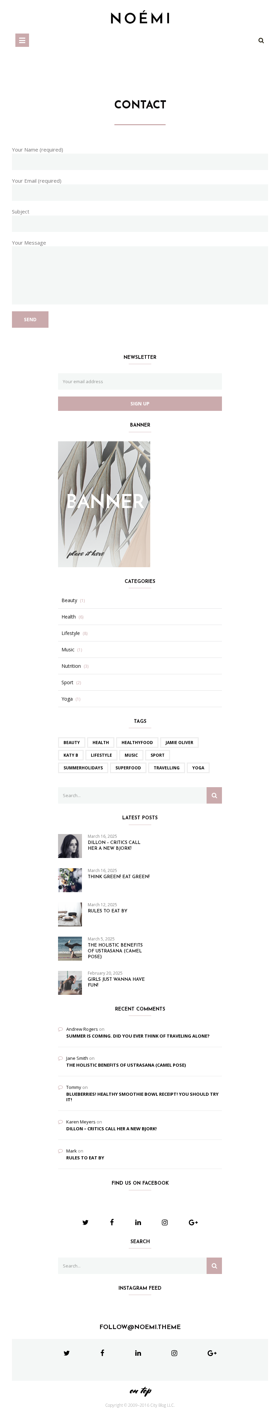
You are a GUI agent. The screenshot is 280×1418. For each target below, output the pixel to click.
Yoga (67, 699)
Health (68, 617)
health (101, 742)
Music (67, 650)
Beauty (69, 600)
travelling (167, 768)
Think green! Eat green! (119, 877)
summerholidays (83, 768)
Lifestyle (70, 633)
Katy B (71, 755)
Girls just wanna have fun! (116, 982)
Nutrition (71, 666)
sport (158, 755)
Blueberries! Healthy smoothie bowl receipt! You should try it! (142, 1096)
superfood (128, 768)
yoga (198, 768)
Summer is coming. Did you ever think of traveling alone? (138, 1036)
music (131, 755)
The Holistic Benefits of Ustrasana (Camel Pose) (115, 951)
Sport (67, 682)
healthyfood (137, 742)
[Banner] (104, 503)
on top (140, 1390)
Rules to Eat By (107, 911)
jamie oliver (179, 742)
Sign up (140, 403)
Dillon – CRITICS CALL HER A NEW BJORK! (114, 846)
